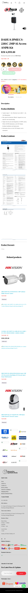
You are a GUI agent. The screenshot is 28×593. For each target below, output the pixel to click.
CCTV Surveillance (21, 79)
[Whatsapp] (24, 586)
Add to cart (4, 341)
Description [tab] (11, 97)
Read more (4, 299)
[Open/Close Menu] (24, 3)
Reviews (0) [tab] (18, 97)
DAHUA (3, 81)
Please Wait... (15, 69)
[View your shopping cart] (19, 3)
